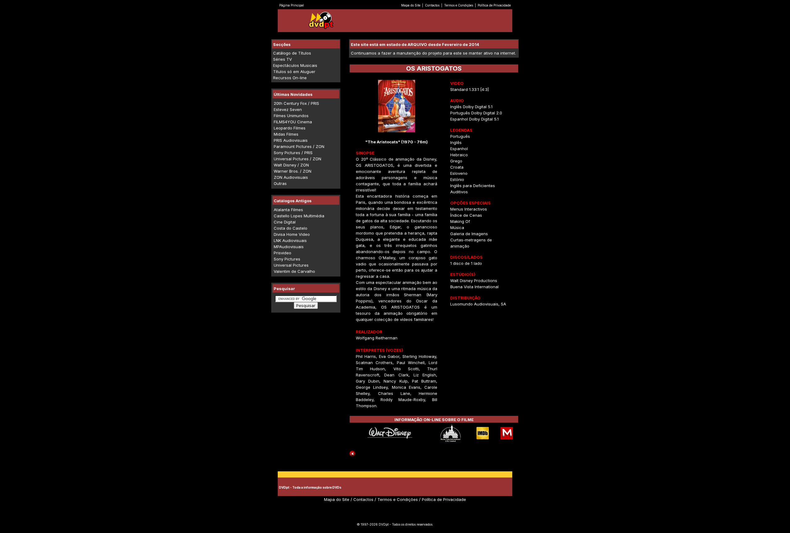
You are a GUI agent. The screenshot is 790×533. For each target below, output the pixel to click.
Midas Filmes (286, 134)
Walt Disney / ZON (291, 164)
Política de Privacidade (494, 5)
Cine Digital (285, 221)
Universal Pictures (291, 265)
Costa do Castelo (290, 228)
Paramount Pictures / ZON (299, 146)
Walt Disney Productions (473, 280)
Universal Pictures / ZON (297, 158)
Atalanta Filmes (288, 209)
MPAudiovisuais (289, 246)
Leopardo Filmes (290, 127)
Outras (280, 183)
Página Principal (291, 5)
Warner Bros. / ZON (292, 171)
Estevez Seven (288, 109)
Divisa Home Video (292, 234)
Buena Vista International (474, 286)
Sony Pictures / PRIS (293, 152)
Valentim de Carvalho (294, 271)
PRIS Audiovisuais (291, 140)
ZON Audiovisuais (291, 177)
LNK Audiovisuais (290, 240)
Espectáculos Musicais (295, 65)
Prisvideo (282, 252)
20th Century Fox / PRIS (296, 103)
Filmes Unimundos (291, 115)
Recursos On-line (290, 77)
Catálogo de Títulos (292, 53)
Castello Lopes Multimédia (299, 215)
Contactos (432, 5)
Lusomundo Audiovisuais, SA (478, 303)
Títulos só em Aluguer (294, 71)
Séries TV (282, 59)
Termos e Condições (458, 5)
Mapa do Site (410, 5)
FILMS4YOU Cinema (293, 121)
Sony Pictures (287, 258)
